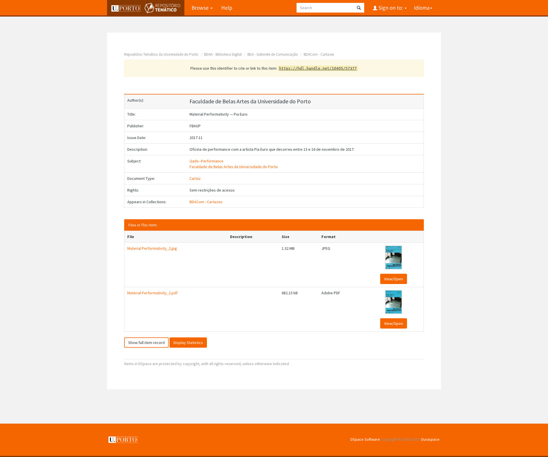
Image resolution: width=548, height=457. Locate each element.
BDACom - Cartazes (319, 54)
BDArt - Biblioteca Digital (223, 54)
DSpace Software (365, 439)
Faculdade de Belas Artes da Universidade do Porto (234, 166)
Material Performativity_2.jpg (152, 248)
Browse (201, 7)
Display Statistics (188, 342)
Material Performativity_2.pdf (152, 292)
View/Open (393, 278)
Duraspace (430, 439)
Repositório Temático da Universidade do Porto (161, 54)
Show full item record (146, 342)
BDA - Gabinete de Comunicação (272, 54)
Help (226, 7)
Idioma (422, 7)
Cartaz (195, 178)
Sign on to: (390, 7)
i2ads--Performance (206, 161)
